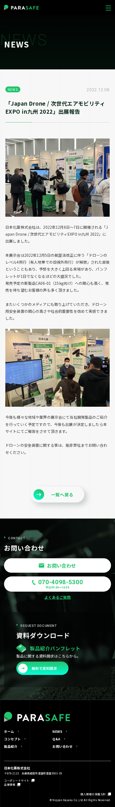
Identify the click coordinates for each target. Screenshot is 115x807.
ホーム (9, 731)
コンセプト (12, 739)
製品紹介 (10, 746)
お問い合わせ (62, 746)
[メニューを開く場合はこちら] (108, 6)
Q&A (56, 739)
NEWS (57, 731)
